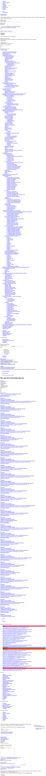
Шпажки (9, 314)
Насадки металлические (11, 113)
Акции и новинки (6, 2)
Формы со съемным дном (12, 219)
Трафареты (5, 697)
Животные (9, 247)
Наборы (1, 366)
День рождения (10, 238)
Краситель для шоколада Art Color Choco (15, 156)
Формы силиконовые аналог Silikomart (14, 227)
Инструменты (10, 142)
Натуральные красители (11, 169)
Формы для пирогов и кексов (12, 222)
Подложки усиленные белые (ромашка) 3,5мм (16, 194)
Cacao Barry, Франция (11, 100)
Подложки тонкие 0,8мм (12, 191)
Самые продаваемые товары (5, 624)
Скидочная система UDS (5, 362)
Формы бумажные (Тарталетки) (13, 213)
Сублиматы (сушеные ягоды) (8, 680)
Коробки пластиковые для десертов (14, 182)
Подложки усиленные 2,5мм (12, 193)
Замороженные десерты (7, 675)
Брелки (4, 674)
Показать (4, 355)
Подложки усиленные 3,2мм (12, 195)
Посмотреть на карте (21, 727)
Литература (5, 692)
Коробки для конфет (11, 180)
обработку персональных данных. (13, 26)
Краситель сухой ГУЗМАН (12, 165)
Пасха (8, 241)
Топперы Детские (10, 308)
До (12, 346)
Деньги (8, 240)
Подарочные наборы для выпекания (10, 695)
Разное (8, 248)
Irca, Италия (9, 97)
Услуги (4, 9)
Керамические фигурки (11, 319)
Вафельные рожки (6, 686)
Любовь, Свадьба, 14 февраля (12, 249)
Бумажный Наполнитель (7, 683)
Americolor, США (10, 160)
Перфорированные (10, 120)
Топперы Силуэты (10, 306)
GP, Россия (9, 101)
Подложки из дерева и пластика (13, 196)
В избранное (2, 400)
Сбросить (4, 356)
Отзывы (4, 8)
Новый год (9, 242)
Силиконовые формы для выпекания (14, 231)
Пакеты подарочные (11, 207)
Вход (4, 11)
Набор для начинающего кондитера (7, 368)
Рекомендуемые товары (7, 333)
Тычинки (9, 145)
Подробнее (2, 398)
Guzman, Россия (10, 157)
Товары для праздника (7, 694)
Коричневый (7, 352)
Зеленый (6, 351)
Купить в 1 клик (3, 399)
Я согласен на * (11, 757)
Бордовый (6, 350)
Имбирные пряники (11, 318)
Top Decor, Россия (10, 159)
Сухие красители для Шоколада (13, 168)
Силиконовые (10, 118)
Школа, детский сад (11, 245)
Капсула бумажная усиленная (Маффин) (15, 212)
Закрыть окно (3, 40)
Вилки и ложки (10, 209)
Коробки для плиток (11, 181)
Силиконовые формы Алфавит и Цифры (15, 226)
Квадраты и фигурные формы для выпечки (15, 218)
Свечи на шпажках (10, 300)
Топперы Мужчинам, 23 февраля (13, 311)
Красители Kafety (10, 163)
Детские (8, 243)
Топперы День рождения (12, 310)
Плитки (8, 246)
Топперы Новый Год (11, 304)
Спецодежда (5, 696)
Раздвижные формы (11, 221)
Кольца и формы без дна (11, 217)
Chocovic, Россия (10, 96)
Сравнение (9, 399)
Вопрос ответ (5, 7)
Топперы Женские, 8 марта (12, 305)
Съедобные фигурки (11, 320)
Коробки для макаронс (11, 186)
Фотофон (4, 698)
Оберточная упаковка (11, 208)
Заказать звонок (3, 14)
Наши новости (3, 358)
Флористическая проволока (12, 143)
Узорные (8, 131)
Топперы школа (10, 315)
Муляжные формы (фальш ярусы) (9, 689)
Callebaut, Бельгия (10, 99)
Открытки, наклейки (11, 205)
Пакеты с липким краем (11, 206)
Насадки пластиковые (11, 114)
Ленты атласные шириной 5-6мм (13, 199)
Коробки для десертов (11, 183)
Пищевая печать (6, 677)
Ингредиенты (5, 676)
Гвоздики (9, 144)
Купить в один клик (13, 758)
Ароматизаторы (6, 682)
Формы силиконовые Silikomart (13, 230)
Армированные (10, 119)
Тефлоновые (9, 121)
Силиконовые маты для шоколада (13, 232)
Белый (6, 349)
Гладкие (8, 130)
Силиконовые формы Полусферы (13, 229)
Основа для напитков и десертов (13, 62)
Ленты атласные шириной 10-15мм (14, 200)
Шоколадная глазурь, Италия (12, 104)
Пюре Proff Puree (10, 63)
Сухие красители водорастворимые (14, 166)
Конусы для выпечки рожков (12, 224)
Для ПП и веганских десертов (8, 691)
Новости (4, 4)
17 (13, 340)
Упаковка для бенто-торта (12, 185)
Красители (5, 685)
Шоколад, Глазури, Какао (7, 681)
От (1, 346)
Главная (4, 1)
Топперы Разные (10, 309)
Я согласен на (11, 26)
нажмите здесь (29, 772)
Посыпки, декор (6, 693)
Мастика (4, 679)
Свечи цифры (9, 301)
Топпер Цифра (10, 307)
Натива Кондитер (10, 155)
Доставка (4, 5)
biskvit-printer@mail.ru (40, 726)
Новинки (4, 330)
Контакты (4, 6)
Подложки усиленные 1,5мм (12, 192)
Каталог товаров (3, 49)
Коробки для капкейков (11, 179)
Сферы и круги (10, 239)
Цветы (8, 236)
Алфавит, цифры (10, 264)
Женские (9, 244)
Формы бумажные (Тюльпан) (12, 214)
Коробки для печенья (11, 187)
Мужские (9, 237)
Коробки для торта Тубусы (12, 184)
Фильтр (1, 380)
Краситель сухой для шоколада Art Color (15, 162)
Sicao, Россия (9, 98)
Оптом (4, 3)
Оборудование (5, 690)
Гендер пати (9, 312)
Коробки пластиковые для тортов (13, 178)
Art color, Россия (10, 158)
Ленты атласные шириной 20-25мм (14, 201)
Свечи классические (11, 299)
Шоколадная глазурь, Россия (12, 103)
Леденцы (9, 317)
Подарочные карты (6, 678)
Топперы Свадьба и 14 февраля (13, 313)
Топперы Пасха (10, 303)
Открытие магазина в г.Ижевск (6, 360)
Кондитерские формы (7, 688)
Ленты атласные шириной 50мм (13, 202)
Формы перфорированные (12, 220)
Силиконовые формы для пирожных (14, 234)
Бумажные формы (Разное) (12, 215)
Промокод (5, 335)
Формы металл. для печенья (12, 223)
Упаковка (4, 687)
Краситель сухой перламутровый (13, 167)
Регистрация (5, 12)
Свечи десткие (10, 298)
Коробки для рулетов (11, 188)
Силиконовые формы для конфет (13, 228)
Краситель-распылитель (11, 164)
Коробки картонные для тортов (13, 177)
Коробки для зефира (11, 189)
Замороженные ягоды (11, 64)
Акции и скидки (6, 332)
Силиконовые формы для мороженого (14, 233)
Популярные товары (6, 331)
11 (8, 339)
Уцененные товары (6, 334)
